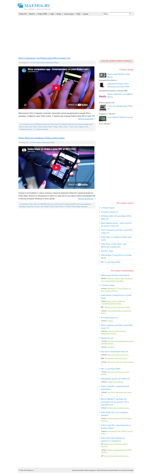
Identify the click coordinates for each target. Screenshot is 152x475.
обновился (110, 347)
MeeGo (32, 14)
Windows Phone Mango (73, 206)
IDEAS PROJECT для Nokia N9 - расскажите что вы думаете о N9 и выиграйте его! (115, 402)
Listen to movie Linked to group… (118, 408)
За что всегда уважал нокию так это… (116, 456)
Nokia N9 (22, 14)
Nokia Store (30, 206)
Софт (52, 14)
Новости (43, 62)
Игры (59, 14)
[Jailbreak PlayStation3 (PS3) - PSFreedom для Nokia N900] (102, 88)
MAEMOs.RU (37, 5)
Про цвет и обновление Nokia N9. (114, 351)
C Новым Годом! (108, 207)
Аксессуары (69, 14)
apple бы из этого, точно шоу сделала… (117, 307)
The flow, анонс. (107, 251)
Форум (57, 62)
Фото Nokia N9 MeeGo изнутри (120, 117)
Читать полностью (85, 118)
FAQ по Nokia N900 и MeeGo (116, 61)
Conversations (25, 124)
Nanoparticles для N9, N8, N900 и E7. (116, 378)
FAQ (78, 14)
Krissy (32, 124)
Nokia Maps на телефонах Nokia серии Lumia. (41, 137)
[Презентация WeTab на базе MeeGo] (103, 77)
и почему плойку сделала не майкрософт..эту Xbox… (113, 332)
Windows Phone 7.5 (64, 127)
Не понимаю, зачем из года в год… (116, 358)
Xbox (72, 127)
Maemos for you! (107, 338)
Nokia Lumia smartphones (83, 204)
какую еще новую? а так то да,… (118, 355)
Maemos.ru (30, 470)
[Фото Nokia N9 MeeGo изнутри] (103, 121)
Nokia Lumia (50, 204)
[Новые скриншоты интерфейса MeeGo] (103, 100)
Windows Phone (37, 127)
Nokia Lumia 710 (72, 124)
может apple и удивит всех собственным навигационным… (113, 302)
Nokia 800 (64, 124)
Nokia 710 (57, 124)
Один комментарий (42, 129)
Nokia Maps (22, 206)
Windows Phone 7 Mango (50, 127)
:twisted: (110, 321)
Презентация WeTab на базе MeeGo (115, 275)
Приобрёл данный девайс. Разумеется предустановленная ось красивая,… (116, 279)
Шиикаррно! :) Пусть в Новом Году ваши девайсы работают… (116, 289)
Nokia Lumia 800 (83, 124)
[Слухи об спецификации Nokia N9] (103, 111)
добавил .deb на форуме (115, 382)
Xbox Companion (79, 127)
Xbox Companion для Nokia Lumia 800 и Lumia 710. (44, 58)
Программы (50, 62)
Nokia (52, 124)
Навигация (84, 206)
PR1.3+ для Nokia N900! (110, 262)
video (30, 127)
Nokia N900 (42, 14)
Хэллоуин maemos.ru (109, 212)
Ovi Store (33, 62)
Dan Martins (24, 204)
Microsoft (46, 124)
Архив (85, 14)
